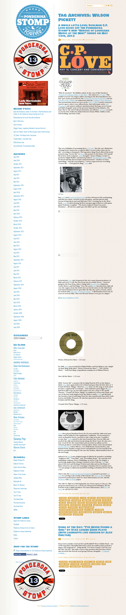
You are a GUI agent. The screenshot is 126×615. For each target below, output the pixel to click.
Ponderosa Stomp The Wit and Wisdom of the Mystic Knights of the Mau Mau (33, 21)
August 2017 (17, 171)
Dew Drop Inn (107, 500)
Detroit (60, 557)
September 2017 (19, 167)
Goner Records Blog (20, 467)
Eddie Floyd (100, 562)
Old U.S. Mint (93, 102)
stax (104, 564)
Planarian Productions (20, 488)
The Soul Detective (19, 503)
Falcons (108, 562)
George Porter (75, 505)
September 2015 (19, 196)
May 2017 (16, 182)
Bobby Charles (17, 352)
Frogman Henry (64, 505)
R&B (81, 493)
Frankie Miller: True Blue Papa (22, 139)
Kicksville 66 (17, 481)
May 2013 (16, 245)
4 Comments (91, 539)
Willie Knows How (19, 142)
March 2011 (17, 277)
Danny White (96, 500)
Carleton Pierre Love (77, 197)
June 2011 (16, 270)
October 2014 (18, 221)
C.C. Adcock (17, 354)
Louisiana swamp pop (19, 405)
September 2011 (18, 260)
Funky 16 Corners (19, 463)
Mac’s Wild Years (19, 121)
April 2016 (17, 192)
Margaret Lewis (16, 410)
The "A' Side (17, 492)
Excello (15, 375)
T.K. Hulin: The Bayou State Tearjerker (25, 135)
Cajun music (17, 357)
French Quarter (91, 502)
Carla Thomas (18, 124)
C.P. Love (102, 95)
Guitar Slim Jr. (87, 505)
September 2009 (19, 316)
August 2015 (17, 199)
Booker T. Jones (89, 562)
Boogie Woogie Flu (19, 460)
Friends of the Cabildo (66, 100)
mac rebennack (19, 407)
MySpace (61, 479)
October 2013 (18, 228)
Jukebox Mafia (18, 478)
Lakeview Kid (77, 39)
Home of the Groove (20, 474)
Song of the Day (83, 557)
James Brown (97, 505)
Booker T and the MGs (76, 562)
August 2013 (17, 235)
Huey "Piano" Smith (17, 390)
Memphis (65, 557)
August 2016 (17, 189)
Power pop (72, 557)
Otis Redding (99, 510)
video (88, 493)
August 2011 (17, 263)
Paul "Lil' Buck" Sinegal (18, 421)
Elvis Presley (18, 373)
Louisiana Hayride (17, 403)
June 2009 (17, 327)
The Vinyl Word (18, 506)
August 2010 (17, 288)
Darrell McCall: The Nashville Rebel (24, 146)
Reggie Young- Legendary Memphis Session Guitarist (30, 128)
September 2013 (19, 231)
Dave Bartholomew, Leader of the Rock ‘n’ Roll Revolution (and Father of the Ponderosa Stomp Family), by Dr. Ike (32, 112)
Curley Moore (76, 500)
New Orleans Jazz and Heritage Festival (71, 510)
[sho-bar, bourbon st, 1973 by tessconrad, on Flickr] (85, 313)
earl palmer (16, 371)
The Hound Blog (18, 499)
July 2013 (16, 238)
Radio (15, 535)
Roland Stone (97, 512)
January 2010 (18, 309)
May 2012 (16, 256)
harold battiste (16, 388)
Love (82, 154)
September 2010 (19, 284)
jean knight (16, 395)
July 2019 (16, 157)
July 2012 (16, 253)
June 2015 (17, 206)
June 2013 (17, 242)
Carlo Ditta (91, 498)
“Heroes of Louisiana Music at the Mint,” (73, 95)
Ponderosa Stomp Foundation (95, 98)
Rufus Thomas (86, 564)
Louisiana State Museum (102, 100)
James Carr (107, 505)
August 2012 (17, 249)
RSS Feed (73, 606)
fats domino (19, 378)
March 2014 (17, 224)
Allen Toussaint (19, 347)
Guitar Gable (16, 387)
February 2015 (18, 217)
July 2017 (16, 174)
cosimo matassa (21, 362)
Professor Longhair (85, 512)
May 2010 (16, 299)
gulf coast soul (66, 493)
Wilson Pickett (78, 514)
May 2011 (16, 274)
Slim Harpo (16, 429)
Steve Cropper (64, 566)
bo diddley (63, 498)
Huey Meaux (17, 393)
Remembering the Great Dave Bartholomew (27, 117)
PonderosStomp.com (83, 606)
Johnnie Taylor (64, 564)
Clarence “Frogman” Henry (80, 292)
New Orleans (75, 493)
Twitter (16, 538)
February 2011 (18, 281)
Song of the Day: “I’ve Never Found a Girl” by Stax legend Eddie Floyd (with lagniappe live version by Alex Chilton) (85, 531)
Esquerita (81, 502)
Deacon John (95, 284)
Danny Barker (87, 500)
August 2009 (18, 320)
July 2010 (16, 292)
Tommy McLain (18, 442)
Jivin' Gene (16, 397)
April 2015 (17, 213)
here (106, 487)
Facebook (72, 479)
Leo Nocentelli (73, 507)
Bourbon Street (73, 498)
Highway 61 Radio (19, 471)
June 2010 (17, 295)
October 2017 (18, 164)
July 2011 (16, 267)
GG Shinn (15, 385)
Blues (59, 493)
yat (15, 450)
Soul (84, 493)
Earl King (62, 502)
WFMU (15, 510)
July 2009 (17, 324)
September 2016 (19, 185)
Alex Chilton (63, 562)
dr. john (16, 369)
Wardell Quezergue (100, 158)
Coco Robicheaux (65, 500)
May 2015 (16, 210)
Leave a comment (89, 39)
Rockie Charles (63, 447)
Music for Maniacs (19, 485)
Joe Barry (16, 399)
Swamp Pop (20, 439)
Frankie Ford (16, 381)
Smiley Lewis (107, 512)
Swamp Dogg (17, 435)
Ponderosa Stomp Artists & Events (24, 528)
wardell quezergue (65, 514)
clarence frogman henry (105, 498)
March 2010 (17, 306)
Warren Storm (19, 447)
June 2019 (17, 160)
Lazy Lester (16, 401)
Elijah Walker (72, 502)
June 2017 (17, 178)
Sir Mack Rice (96, 564)
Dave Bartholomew (22, 366)
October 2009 (18, 313)
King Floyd (63, 507)
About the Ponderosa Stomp (22, 521)
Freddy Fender (17, 383)
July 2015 (16, 203)
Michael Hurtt (18, 414)
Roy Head (15, 427)
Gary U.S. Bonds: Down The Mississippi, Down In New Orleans (32, 132)
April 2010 (17, 302)
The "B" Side (17, 495)
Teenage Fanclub (75, 566)
